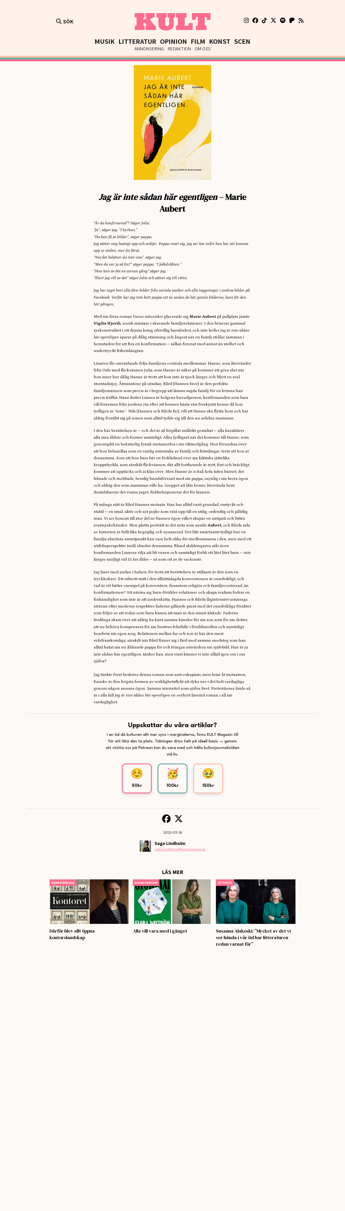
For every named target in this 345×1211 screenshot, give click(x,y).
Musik (105, 41)
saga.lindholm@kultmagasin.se (180, 849)
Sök (67, 21)
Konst (219, 41)
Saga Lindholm (170, 843)
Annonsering (149, 49)
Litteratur (137, 41)
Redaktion (179, 49)
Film (198, 41)
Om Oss (203, 49)
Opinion (173, 41)
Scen (242, 41)
